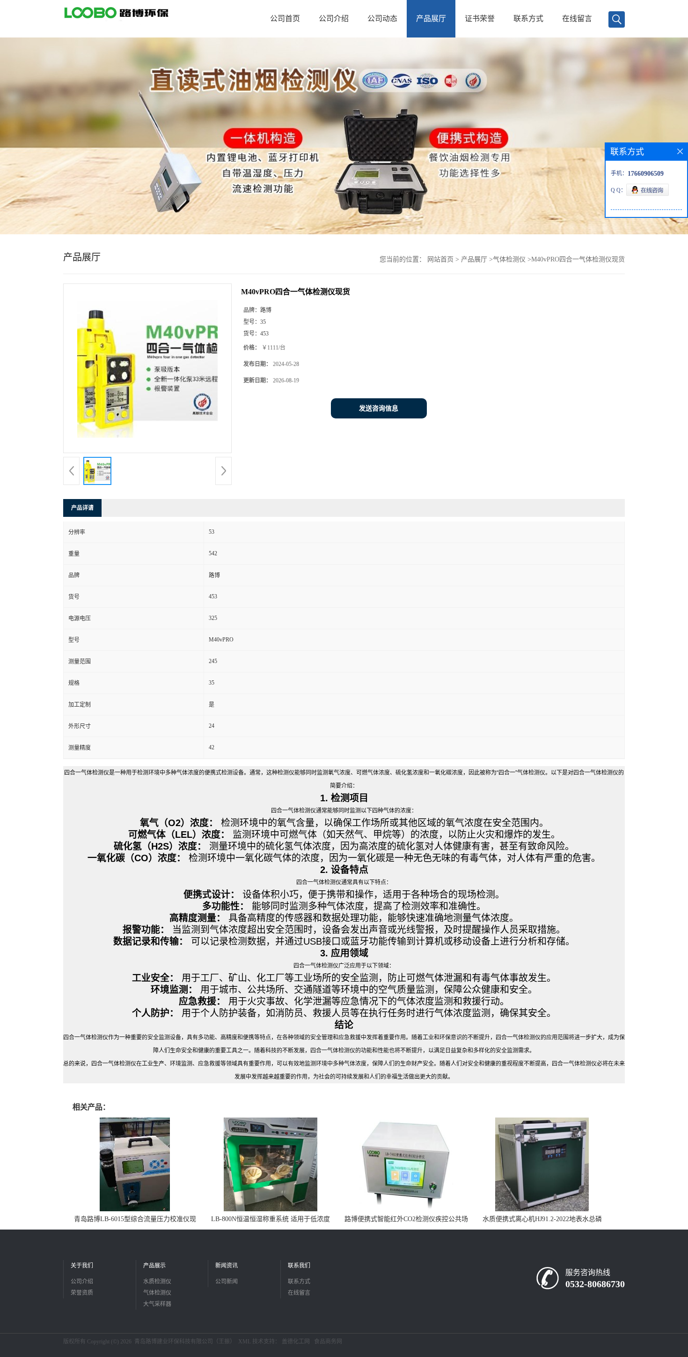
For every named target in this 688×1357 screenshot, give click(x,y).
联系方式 (528, 18)
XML (244, 1341)
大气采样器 (157, 1304)
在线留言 (577, 18)
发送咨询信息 (378, 408)
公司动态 (382, 18)
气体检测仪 (509, 259)
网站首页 (440, 259)
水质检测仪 (157, 1281)
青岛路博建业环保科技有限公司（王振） (184, 1341)
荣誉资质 (82, 1293)
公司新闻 (226, 1281)
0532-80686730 (595, 1284)
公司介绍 (334, 18)
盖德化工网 (296, 1341)
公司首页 (285, 18)
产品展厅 (431, 18)
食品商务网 (328, 1341)
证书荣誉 (480, 18)
